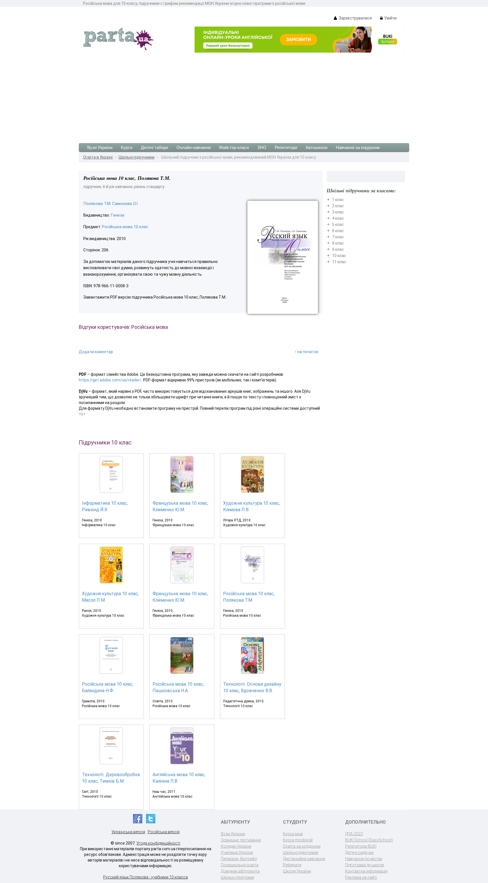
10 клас (339, 255)
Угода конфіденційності (158, 843)
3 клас (338, 212)
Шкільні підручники (136, 157)
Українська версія (128, 832)
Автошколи (316, 147)
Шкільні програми (237, 877)
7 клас (338, 237)
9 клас (338, 249)
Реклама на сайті (361, 877)
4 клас (338, 218)
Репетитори (286, 147)
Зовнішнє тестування (241, 840)
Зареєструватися (355, 18)
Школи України (297, 871)
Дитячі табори (154, 147)
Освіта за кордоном (302, 846)
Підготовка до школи (364, 865)
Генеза (117, 215)
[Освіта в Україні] (118, 38)
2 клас (338, 206)
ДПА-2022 (354, 834)
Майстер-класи (234, 147)
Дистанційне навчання (304, 858)
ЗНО (261, 147)
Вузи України (99, 147)
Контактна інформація (366, 871)
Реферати (292, 865)
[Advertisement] (244, 95)
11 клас (339, 262)
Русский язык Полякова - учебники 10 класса (145, 877)
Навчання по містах (363, 858)
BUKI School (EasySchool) (369, 840)
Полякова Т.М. (97, 203)
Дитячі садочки (359, 852)
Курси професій (298, 840)
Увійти (390, 18)
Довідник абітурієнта (240, 871)
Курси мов (293, 834)
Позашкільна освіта (239, 865)
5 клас (338, 224)
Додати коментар (96, 351)
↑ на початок (306, 351)
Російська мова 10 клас (125, 226)
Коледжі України (236, 846)
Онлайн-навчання (194, 147)
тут (82, 414)
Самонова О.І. (125, 203)
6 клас (338, 230)
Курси (126, 147)
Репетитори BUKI (360, 846)
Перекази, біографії (239, 858)
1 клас (338, 199)
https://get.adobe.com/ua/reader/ (110, 380)
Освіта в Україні (98, 157)
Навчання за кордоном (358, 147)
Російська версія (164, 832)
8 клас (338, 243)
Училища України (237, 852)
